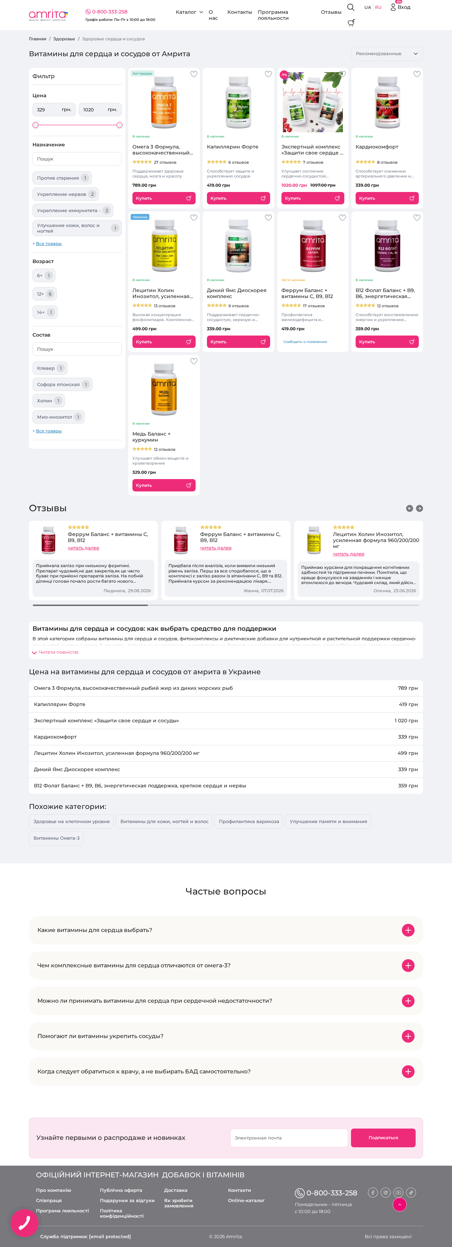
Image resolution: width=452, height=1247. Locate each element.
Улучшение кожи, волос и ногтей (76, 228)
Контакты (239, 12)
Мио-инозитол (58, 417)
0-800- (332, 1193)
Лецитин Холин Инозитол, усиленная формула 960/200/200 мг (376, 540)
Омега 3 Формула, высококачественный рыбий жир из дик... (161, 150)
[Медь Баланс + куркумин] (164, 389)
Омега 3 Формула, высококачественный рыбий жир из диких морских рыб (133, 688)
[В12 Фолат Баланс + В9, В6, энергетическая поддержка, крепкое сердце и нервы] (387, 246)
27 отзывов (165, 162)
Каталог (186, 12)
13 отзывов (165, 305)
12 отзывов (388, 305)
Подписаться (383, 1137)
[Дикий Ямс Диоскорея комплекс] (238, 246)
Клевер (49, 368)
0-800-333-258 (109, 11)
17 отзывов (314, 305)
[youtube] (398, 1192)
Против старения (61, 178)
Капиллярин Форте (232, 147)
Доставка (176, 1190)
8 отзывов (387, 162)
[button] (409, 508)
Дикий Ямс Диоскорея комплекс (237, 293)
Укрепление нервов (65, 194)
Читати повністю (58, 652)
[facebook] (373, 1192)
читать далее (83, 547)
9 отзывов (238, 305)
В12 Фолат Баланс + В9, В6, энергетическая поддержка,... (385, 293)
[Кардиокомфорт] (387, 102)
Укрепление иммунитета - (72, 210)
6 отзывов (238, 162)
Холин (48, 400)
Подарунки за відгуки (127, 1200)
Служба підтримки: (85, 1236)
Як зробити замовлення (179, 1203)
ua (367, 7)
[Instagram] (386, 1192)
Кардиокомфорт (377, 147)
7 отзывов (313, 162)
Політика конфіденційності (122, 1213)
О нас (213, 15)
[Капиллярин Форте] (238, 102)
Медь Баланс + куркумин (151, 437)
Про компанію (53, 1190)
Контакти (239, 1190)
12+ (44, 294)
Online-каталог (246, 1200)
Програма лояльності (62, 1210)
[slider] (35, 125)
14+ (44, 312)
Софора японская (62, 384)
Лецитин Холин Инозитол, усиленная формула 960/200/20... (161, 293)
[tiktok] (411, 1192)
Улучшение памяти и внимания (328, 821)
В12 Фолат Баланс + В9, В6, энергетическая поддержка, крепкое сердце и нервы (140, 785)
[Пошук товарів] (351, 7)
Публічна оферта (121, 1190)
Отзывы (331, 12)
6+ (43, 275)
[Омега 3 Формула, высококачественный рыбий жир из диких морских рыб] (164, 102)
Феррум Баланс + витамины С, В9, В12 (307, 293)
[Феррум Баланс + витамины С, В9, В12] (313, 246)
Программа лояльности (273, 15)
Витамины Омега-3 (56, 838)
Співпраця (49, 1200)
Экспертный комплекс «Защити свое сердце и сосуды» (312, 150)
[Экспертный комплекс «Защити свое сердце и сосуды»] (313, 102)
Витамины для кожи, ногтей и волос (164, 821)
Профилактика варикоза (249, 821)
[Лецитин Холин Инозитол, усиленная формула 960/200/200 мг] (164, 246)
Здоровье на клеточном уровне (72, 821)
